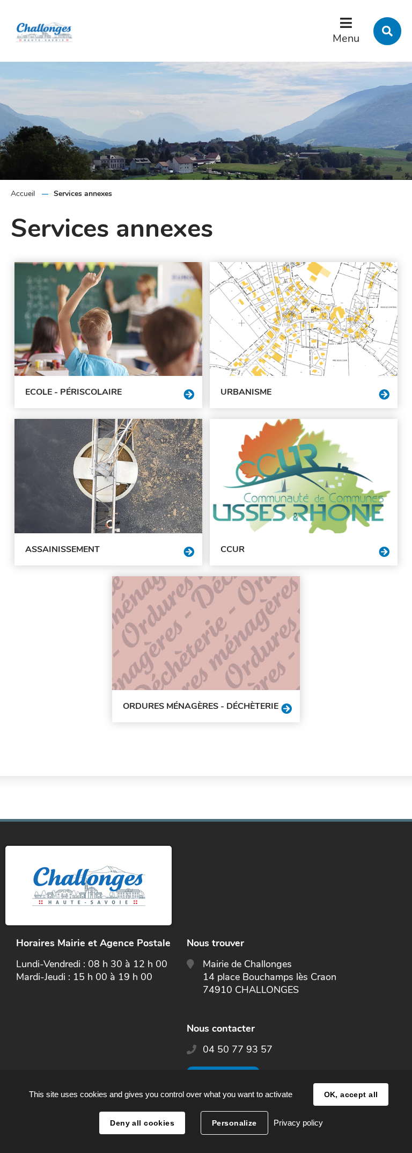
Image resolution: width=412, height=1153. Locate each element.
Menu (346, 38)
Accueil (23, 193)
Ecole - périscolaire (73, 392)
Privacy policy (298, 1122)
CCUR (232, 549)
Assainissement (62, 549)
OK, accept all (351, 1094)
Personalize (234, 1123)
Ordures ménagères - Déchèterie (200, 706)
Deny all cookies (142, 1123)
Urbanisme (245, 392)
